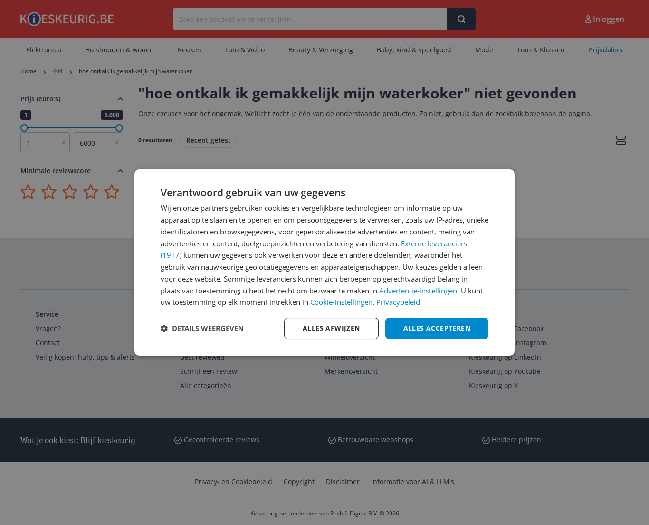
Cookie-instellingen (341, 302)
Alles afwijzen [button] (331, 327)
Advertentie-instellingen (418, 290)
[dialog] (324, 262)
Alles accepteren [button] (436, 327)
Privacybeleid (398, 302)
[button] (202, 328)
